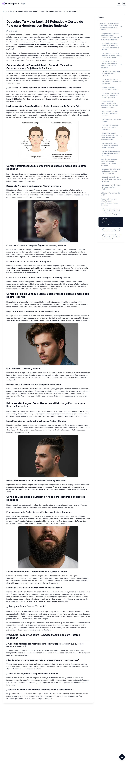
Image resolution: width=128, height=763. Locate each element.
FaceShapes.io (12, 3)
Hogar (23, 4)
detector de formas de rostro (77, 179)
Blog (11, 11)
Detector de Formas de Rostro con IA (48, 58)
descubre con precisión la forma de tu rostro (45, 625)
